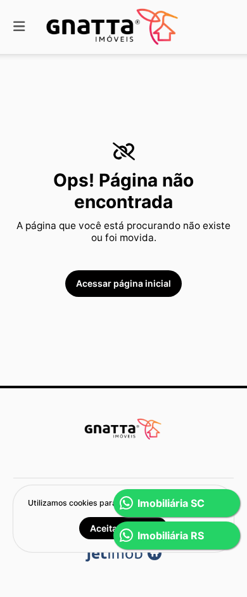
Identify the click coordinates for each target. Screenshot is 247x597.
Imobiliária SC (171, 503)
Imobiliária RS (170, 535)
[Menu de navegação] (19, 27)
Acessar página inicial (123, 283)
